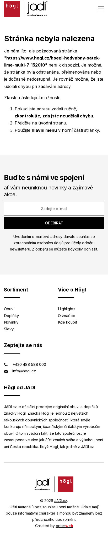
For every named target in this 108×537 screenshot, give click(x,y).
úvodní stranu (52, 123)
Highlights (66, 308)
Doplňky (11, 315)
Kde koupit (67, 322)
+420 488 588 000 (29, 364)
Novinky (11, 322)
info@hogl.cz (24, 370)
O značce (66, 315)
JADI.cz (60, 500)
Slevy (9, 328)
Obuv (8, 308)
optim (64, 525)
